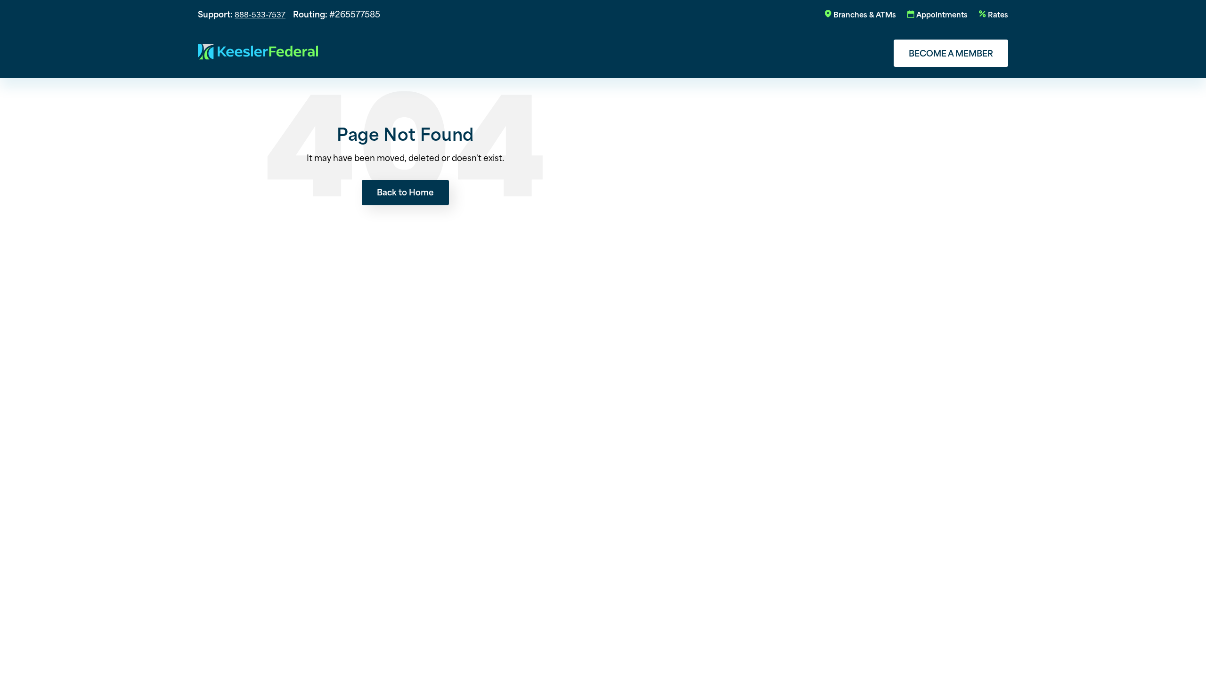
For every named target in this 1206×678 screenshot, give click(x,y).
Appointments (942, 14)
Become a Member (951, 52)
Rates (998, 14)
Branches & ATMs (864, 14)
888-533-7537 (260, 14)
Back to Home (405, 191)
